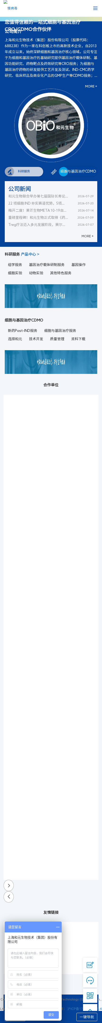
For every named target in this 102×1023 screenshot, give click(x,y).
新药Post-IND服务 (22, 330)
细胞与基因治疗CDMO (78, 171)
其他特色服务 (60, 273)
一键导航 (87, 1017)
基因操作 (78, 264)
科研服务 (24, 171)
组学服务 (15, 264)
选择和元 (15, 339)
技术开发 (36, 339)
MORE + (91, 86)
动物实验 (36, 273)
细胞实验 (15, 273)
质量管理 (57, 339)
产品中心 (30, 254)
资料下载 (78, 339)
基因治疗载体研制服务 (47, 264)
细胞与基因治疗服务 (60, 330)
